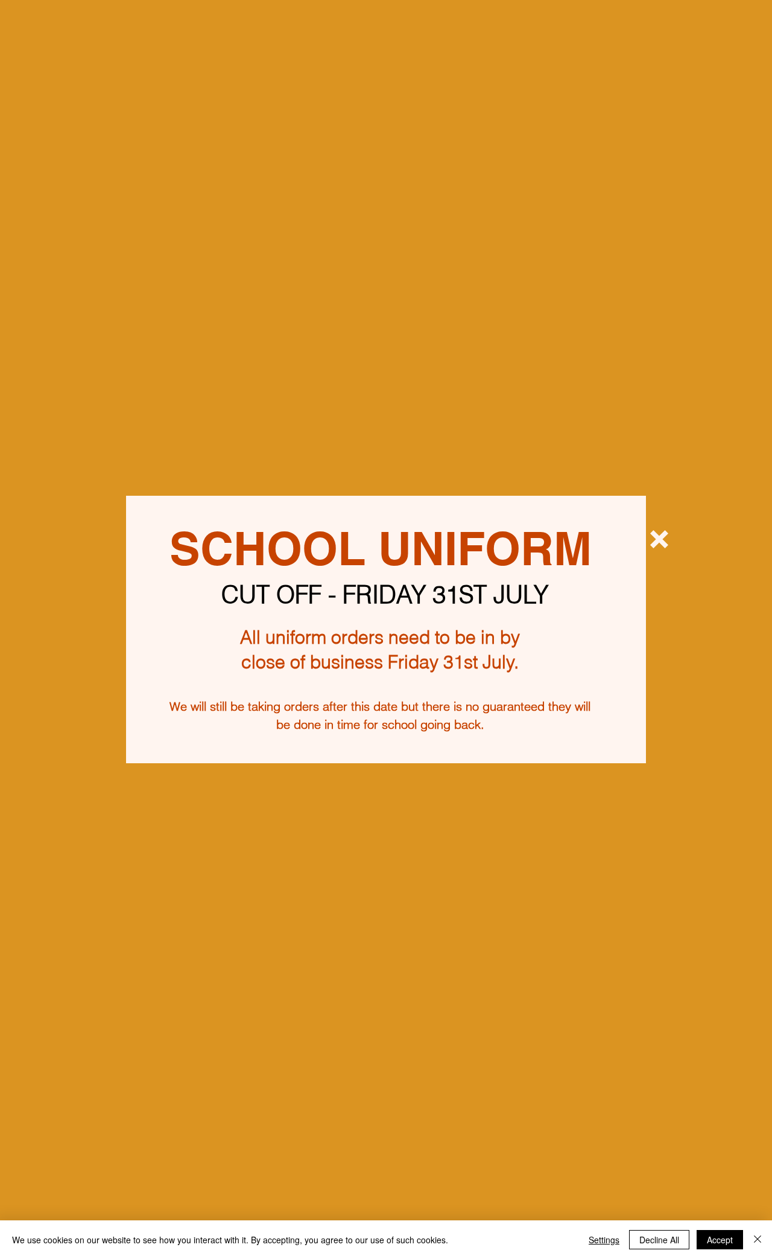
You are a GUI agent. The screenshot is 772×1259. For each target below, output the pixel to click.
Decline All (659, 1240)
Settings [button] (604, 1240)
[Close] (757, 1239)
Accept (720, 1240)
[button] (659, 539)
